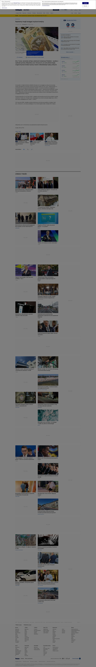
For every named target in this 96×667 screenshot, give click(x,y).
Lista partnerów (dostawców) (45, 5)
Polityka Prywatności (4, 7)
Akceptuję (85, 3)
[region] (48, 4)
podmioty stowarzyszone (16, 2)
